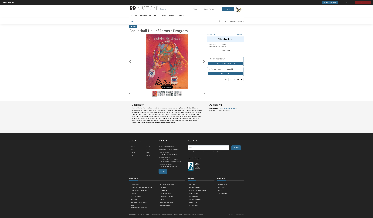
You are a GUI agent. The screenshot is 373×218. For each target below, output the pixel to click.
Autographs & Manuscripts (139, 190)
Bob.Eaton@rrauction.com (169, 166)
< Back (131, 21)
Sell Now (163, 171)
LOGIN (346, 2)
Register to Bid (222, 184)
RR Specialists (193, 196)
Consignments (222, 193)
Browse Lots (145, 15)
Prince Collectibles (165, 193)
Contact (180, 15)
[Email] (242, 79)
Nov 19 (148, 149)
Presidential (163, 190)
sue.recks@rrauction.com (169, 154)
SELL (363, 2)
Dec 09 (148, 152)
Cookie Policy (193, 202)
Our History (192, 184)
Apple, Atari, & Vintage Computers (141, 187)
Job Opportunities (194, 187)
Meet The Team (194, 193)
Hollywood (134, 193)
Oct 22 (133, 155)
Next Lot (239, 34)
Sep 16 (133, 146)
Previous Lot (211, 34)
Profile (220, 190)
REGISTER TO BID (330, 2)
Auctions (133, 15)
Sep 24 (133, 149)
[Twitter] (234, 79)
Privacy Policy (193, 205)
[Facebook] (230, 79)
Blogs (163, 15)
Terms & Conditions (195, 199)
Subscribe (236, 147)
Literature (134, 199)
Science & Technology (167, 202)
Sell (155, 15)
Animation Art (135, 184)
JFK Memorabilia (136, 196)
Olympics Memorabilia (167, 184)
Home (222, 21)
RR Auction (146, 214)
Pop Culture (163, 187)
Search (228, 9)
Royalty (162, 199)
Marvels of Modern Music (138, 202)
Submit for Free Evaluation (225, 63)
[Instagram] (238, 79)
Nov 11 (148, 146)
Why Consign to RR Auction (197, 190)
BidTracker (221, 187)
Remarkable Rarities (166, 196)
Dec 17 (148, 155)
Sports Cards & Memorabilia (139, 207)
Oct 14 (133, 152)
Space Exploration (165, 205)
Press (171, 15)
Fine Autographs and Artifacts (235, 21)
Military (133, 205)
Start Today (225, 73)
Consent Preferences (197, 214)
